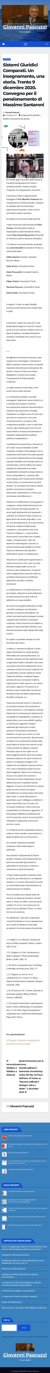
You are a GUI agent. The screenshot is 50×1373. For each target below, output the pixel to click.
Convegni (7, 59)
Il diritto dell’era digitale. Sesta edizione (20, 1136)
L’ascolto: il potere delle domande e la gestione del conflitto (26, 1217)
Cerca (6, 1320)
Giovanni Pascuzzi (25, 27)
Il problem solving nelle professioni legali (20, 1169)
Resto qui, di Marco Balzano (14, 1269)
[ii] (25, 475)
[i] (27, 438)
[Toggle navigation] (25, 44)
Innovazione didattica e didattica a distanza (12, 1069)
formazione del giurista (20, 119)
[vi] (37, 837)
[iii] (31, 496)
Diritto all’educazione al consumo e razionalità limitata (25, 1225)
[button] (47, 44)
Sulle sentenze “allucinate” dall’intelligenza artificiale (24, 1308)
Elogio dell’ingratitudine (12, 1302)
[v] (12, 634)
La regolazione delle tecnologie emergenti (21, 1191)
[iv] (24, 533)
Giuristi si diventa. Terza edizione (18, 1152)
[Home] (3, 44)
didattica (6, 119)
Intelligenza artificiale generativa (15, 1255)
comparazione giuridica (30, 115)
